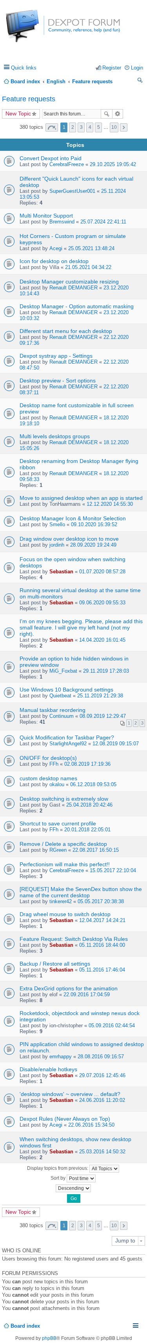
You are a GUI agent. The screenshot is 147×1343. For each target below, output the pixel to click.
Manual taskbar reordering (52, 710)
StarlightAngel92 (68, 744)
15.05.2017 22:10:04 (113, 870)
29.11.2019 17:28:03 (106, 671)
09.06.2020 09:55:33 (102, 603)
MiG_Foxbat (63, 671)
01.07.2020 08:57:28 (102, 572)
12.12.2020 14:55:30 (110, 504)
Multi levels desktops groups (55, 436)
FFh (53, 764)
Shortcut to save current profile (58, 823)
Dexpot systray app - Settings (56, 356)
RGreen (58, 850)
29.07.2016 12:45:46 (102, 1075)
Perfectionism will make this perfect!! (65, 864)
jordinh (56, 545)
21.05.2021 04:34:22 (88, 267)
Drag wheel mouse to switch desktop (65, 914)
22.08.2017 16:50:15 (96, 850)
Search (107, 114)
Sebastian (61, 572)
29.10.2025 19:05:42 (113, 164)
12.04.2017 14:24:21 (102, 920)
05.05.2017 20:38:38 (101, 901)
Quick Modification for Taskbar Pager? (67, 737)
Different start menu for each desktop (66, 331)
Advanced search (118, 114)
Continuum (61, 716)
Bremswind (61, 222)
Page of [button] (51, 127)
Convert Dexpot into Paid (51, 158)
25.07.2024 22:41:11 (103, 222)
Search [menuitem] (140, 81)
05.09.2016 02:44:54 (112, 1025)
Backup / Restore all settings (55, 964)
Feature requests (28, 99)
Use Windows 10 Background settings (66, 689)
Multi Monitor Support (46, 215)
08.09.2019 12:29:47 (103, 716)
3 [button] (81, 127)
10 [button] (114, 127)
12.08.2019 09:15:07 (116, 744)
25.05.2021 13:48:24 (91, 248)
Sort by (59, 1178)
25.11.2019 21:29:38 (100, 696)
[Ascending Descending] (73, 1188)
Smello (57, 524)
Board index (25, 1326)
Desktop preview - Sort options (58, 380)
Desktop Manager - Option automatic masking (77, 306)
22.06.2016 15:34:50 (91, 1125)
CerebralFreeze (66, 164)
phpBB (49, 1338)
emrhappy (60, 1056)
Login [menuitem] (137, 68)
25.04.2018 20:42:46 (89, 805)
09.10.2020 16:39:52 (94, 524)
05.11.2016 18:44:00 (102, 945)
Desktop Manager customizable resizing (69, 281)
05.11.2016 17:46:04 (102, 970)
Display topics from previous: (58, 1168)
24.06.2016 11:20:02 (102, 1100)
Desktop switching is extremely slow (64, 799)
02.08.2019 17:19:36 (87, 764)
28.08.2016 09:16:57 (101, 1056)
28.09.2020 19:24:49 (93, 545)
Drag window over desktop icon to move (69, 539)
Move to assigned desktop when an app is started (81, 498)
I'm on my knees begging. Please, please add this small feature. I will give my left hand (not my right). (81, 627)
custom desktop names (48, 778)
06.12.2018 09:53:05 (93, 784)
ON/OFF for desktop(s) (48, 758)
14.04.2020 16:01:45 (102, 640)
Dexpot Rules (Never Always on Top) (65, 1119)
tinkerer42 (60, 901)
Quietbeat (60, 696)
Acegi (55, 248)
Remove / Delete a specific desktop (63, 844)
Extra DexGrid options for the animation (69, 988)
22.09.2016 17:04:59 (87, 994)
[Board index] (35, 30)
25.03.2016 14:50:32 (102, 1152)
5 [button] (98, 127)
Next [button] (123, 127)
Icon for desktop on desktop (54, 261)
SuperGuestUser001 (72, 191)
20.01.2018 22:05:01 (87, 830)
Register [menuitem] (111, 68)
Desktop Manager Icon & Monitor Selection (73, 518)
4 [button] (90, 127)
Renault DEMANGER (73, 288)
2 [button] (72, 127)
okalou (56, 784)
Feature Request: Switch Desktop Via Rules (74, 939)
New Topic (18, 113)
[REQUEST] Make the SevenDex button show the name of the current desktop (81, 892)
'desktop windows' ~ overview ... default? (70, 1094)
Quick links (23, 68)
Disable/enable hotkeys (48, 1069)
